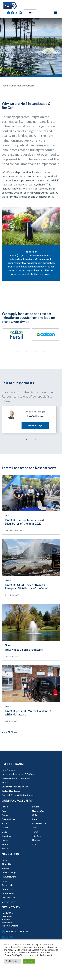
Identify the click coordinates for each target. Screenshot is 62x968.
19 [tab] (40, 351)
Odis (34, 815)
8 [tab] (37, 346)
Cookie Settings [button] (12, 961)
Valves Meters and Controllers (16, 778)
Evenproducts (8, 819)
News (8, 515)
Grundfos (6, 836)
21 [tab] (49, 351)
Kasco (5, 848)
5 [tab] (24, 346)
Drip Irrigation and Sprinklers (15, 786)
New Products (8, 770)
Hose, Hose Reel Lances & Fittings (18, 774)
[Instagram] (20, 12)
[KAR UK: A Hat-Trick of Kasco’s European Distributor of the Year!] (31, 557)
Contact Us (7, 889)
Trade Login (7, 885)
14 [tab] (17, 351)
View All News (9, 731)
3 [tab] (15, 346)
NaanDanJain (38, 811)
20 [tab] (44, 351)
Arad (4, 811)
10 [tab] (46, 346)
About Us (6, 864)
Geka (4, 831)
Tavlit (34, 827)
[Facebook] (13, 12)
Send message (35, 425)
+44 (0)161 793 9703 (17, 931)
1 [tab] (6, 346)
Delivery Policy (8, 901)
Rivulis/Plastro (39, 823)
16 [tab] (26, 351)
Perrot (35, 819)
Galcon (5, 827)
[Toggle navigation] (55, 12)
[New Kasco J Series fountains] (31, 622)
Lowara (35, 806)
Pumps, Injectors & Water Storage (18, 795)
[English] (30, 13)
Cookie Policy (8, 893)
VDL (34, 844)
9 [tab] (42, 346)
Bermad (5, 815)
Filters (5, 782)
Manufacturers (9, 876)
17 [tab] (31, 351)
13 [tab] (12, 351)
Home (5, 85)
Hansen (5, 840)
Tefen (35, 831)
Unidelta (36, 840)
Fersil (4, 823)
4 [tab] (19, 346)
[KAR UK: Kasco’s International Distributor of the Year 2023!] (31, 492)
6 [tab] (28, 346)
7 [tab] (33, 346)
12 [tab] (55, 346)
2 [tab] (10, 346)
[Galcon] (32, 334)
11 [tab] (51, 346)
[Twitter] (17, 12)
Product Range (9, 872)
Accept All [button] (29, 961)
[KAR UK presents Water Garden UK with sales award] (31, 683)
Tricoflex (36, 836)
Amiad (5, 806)
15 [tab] (21, 351)
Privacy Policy (8, 897)
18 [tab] (35, 351)
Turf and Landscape (11, 791)
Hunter (5, 844)
